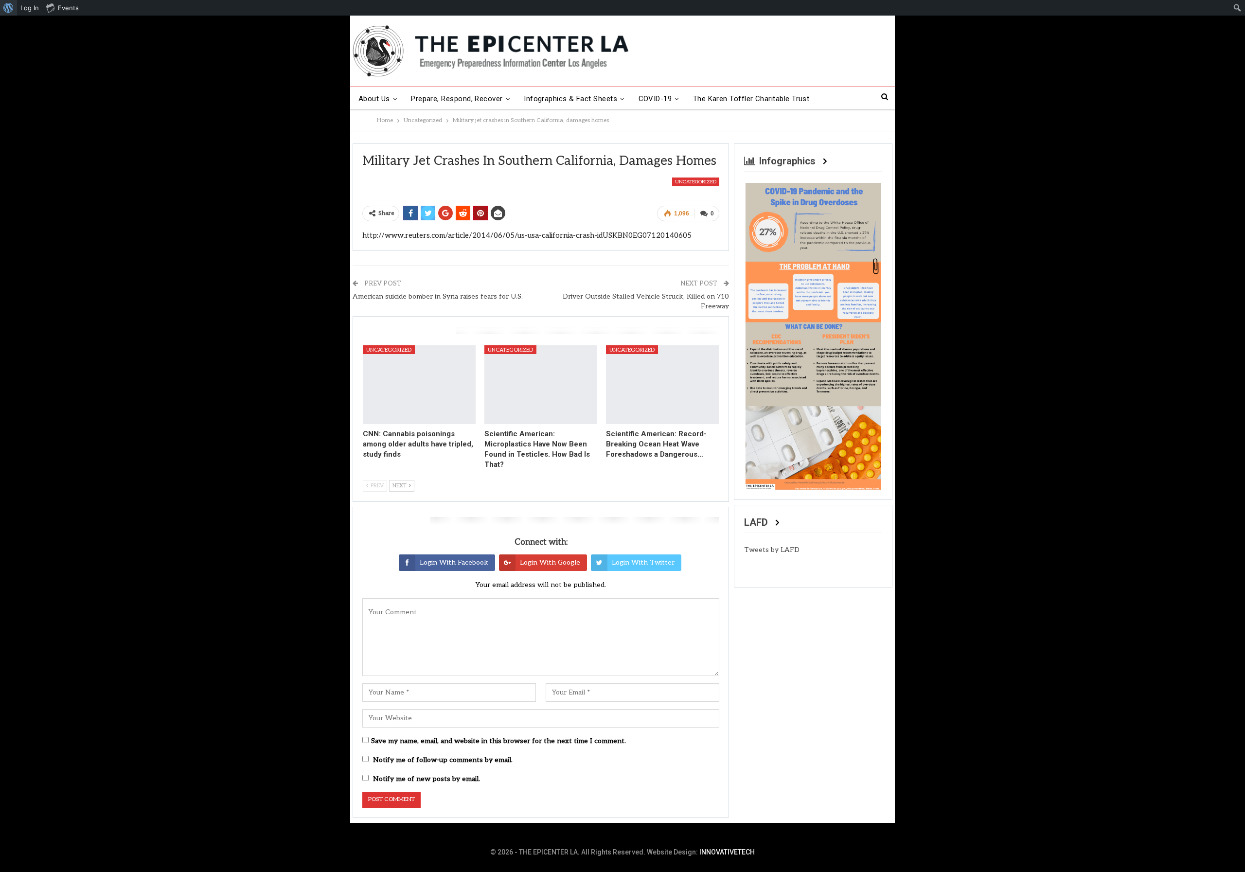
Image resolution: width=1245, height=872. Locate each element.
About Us (374, 98)
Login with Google (550, 562)
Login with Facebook (454, 562)
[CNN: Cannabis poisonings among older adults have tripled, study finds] (419, 384)
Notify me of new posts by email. (426, 779)
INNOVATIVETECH (727, 852)
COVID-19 (655, 98)
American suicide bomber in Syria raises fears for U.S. (438, 296)
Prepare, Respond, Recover (457, 98)
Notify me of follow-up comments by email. (443, 760)
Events (68, 8)
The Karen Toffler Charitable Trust (751, 98)
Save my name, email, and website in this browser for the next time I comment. (498, 741)
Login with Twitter (643, 562)
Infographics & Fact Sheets (570, 98)
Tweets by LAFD (772, 550)
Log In (29, 8)
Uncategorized (695, 182)
